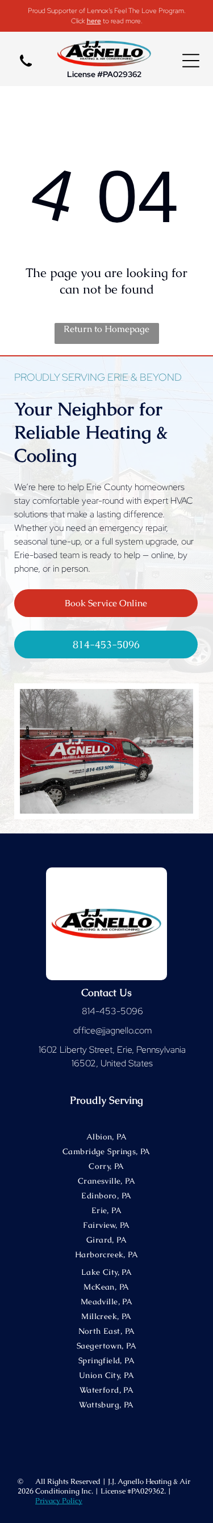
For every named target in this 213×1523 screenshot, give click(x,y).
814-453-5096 (112, 1011)
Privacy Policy (58, 1500)
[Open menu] (190, 60)
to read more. (123, 20)
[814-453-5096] (26, 69)
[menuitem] (106, 1138)
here (94, 20)
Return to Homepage (106, 329)
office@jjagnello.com (112, 1030)
